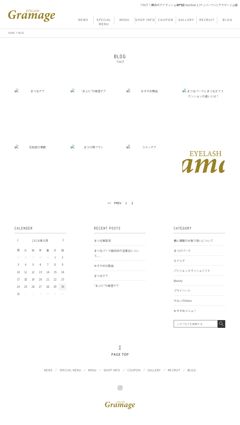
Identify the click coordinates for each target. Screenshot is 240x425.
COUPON (134, 370)
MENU (92, 370)
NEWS (48, 370)
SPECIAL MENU (70, 370)
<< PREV (114, 203)
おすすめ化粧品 (104, 266)
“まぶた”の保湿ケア (106, 285)
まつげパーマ (182, 251)
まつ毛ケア (101, 276)
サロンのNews (183, 300)
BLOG (192, 370)
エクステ (179, 261)
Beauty (178, 281)
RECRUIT (174, 370)
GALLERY (154, 370)
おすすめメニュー (185, 311)
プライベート (182, 290)
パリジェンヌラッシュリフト (192, 270)
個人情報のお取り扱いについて (193, 240)
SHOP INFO (112, 370)
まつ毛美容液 (102, 240)
